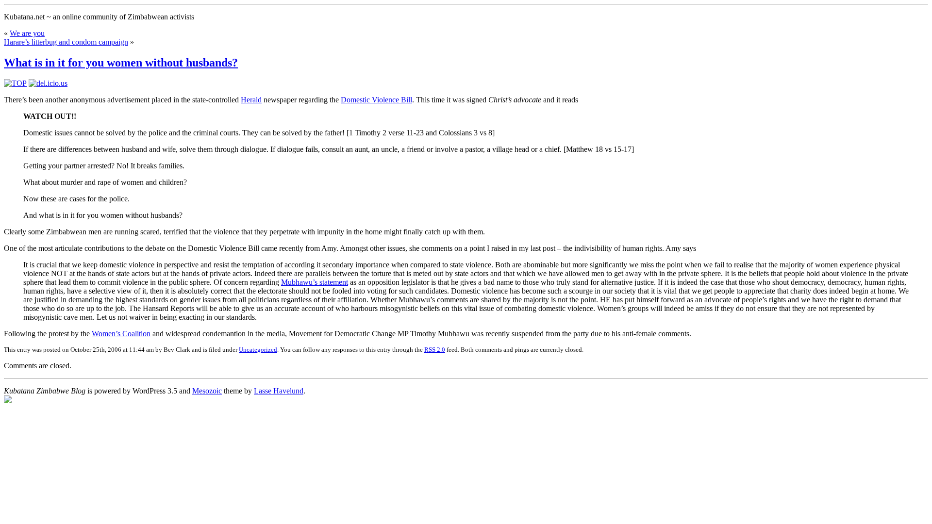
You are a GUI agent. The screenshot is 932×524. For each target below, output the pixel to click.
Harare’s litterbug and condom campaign (66, 42)
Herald (251, 100)
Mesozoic (207, 391)
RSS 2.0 (434, 349)
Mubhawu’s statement (314, 282)
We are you (27, 33)
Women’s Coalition (121, 333)
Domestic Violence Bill (376, 100)
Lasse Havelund (278, 391)
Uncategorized (258, 349)
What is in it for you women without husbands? (121, 62)
